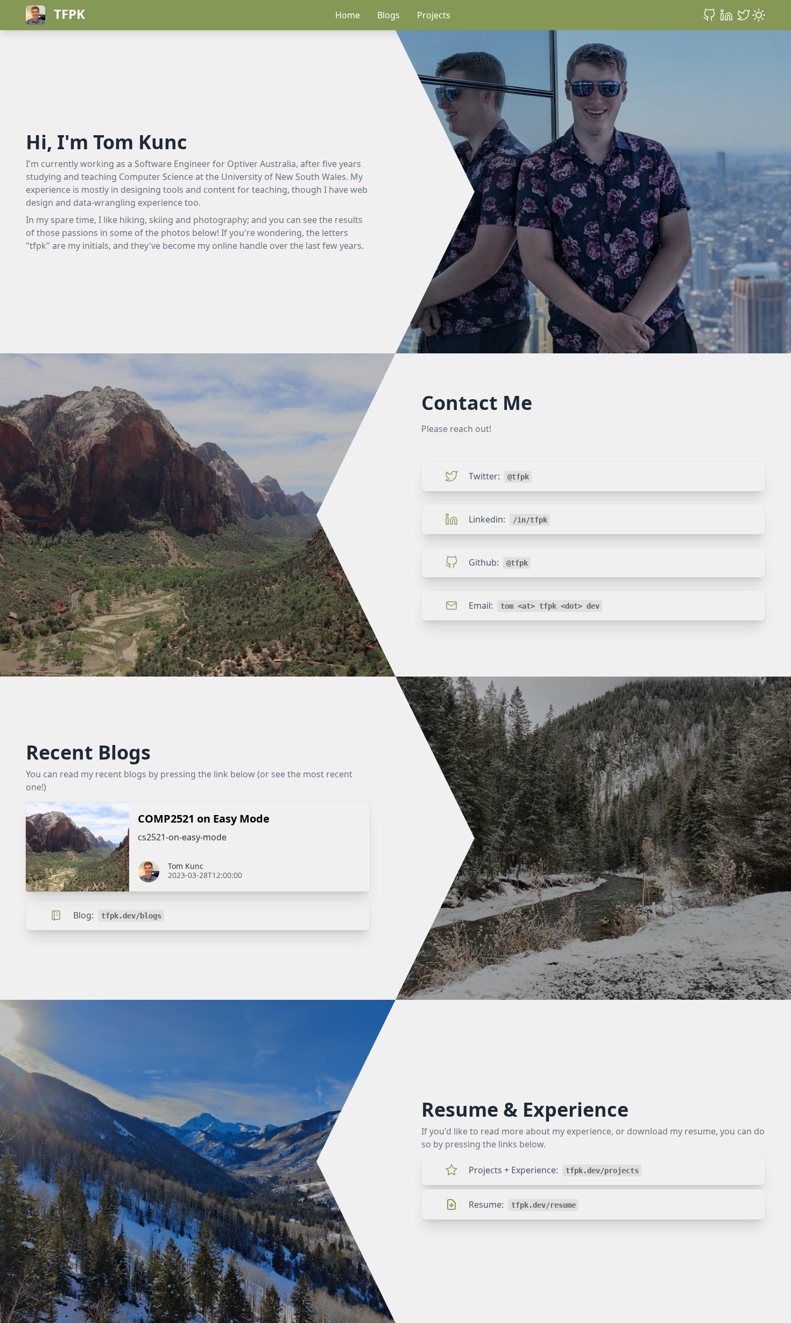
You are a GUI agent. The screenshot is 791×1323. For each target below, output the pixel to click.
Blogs (388, 15)
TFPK (69, 14)
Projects (433, 15)
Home (347, 15)
